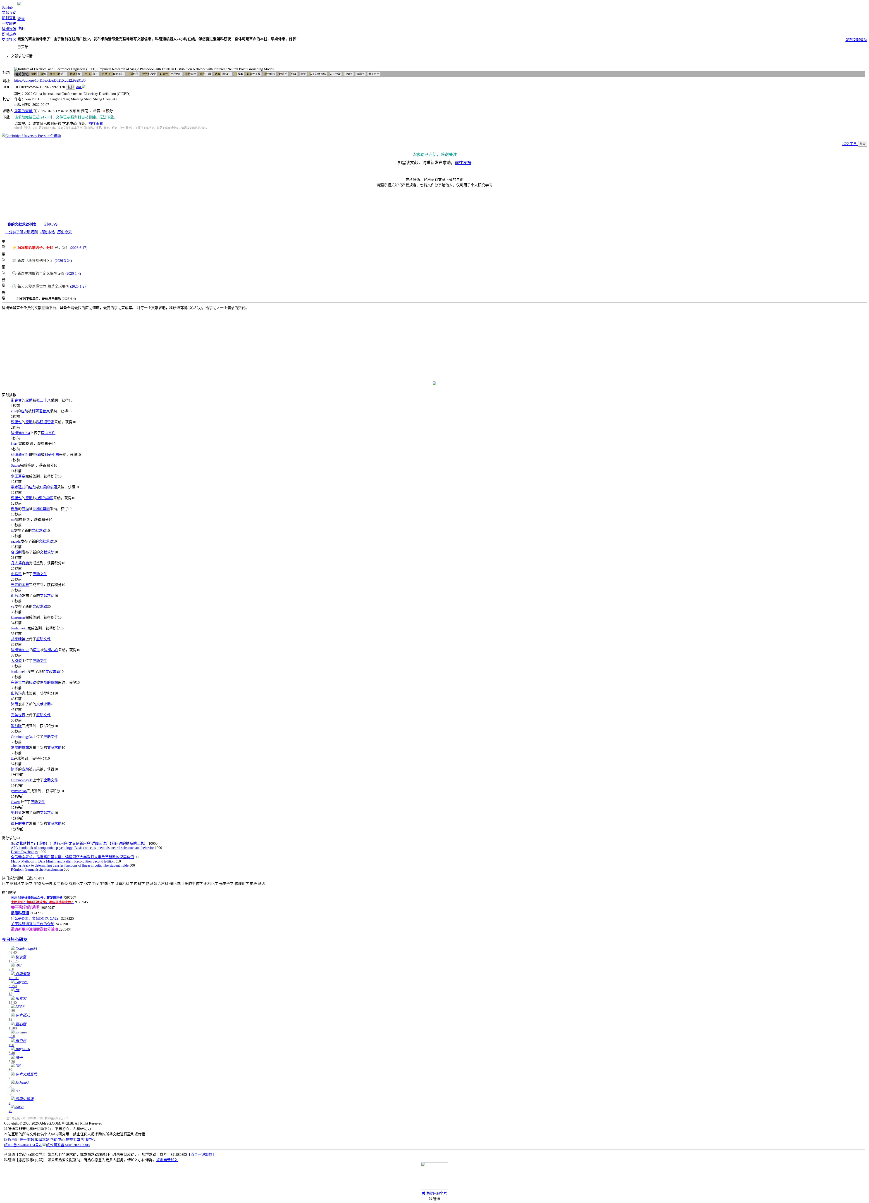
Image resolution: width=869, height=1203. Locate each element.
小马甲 (16, 574)
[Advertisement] (434, 343)
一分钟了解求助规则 (21, 232)
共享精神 (18, 639)
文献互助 (9, 12)
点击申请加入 (167, 1160)
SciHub (7, 7)
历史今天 (64, 232)
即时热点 (9, 34)
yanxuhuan (19, 791)
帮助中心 (57, 1140)
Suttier (15, 465)
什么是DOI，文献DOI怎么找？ (35, 918)
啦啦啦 (16, 726)
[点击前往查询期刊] (434, 384)
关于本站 (26, 1140)
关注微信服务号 (434, 1193)
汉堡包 (16, 422)
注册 (21, 28)
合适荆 (16, 552)
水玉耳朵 (18, 476)
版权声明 (11, 1140)
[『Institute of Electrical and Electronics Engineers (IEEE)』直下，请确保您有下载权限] (83, 87)
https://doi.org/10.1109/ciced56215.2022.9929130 (50, 80)
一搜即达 (9, 23)
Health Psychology (24, 852)
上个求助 (53, 136)
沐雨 (14, 704)
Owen (15, 802)
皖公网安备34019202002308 (68, 1145)
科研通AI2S (20, 650)
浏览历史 (51, 224)
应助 (29, 400)
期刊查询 (9, 18)
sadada (16, 541)
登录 (21, 19)
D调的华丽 (48, 487)
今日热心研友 (15, 939)
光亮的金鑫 (20, 585)
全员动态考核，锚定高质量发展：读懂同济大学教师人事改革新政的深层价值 (72, 857)
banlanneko (19, 628)
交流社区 (9, 40)
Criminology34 (22, 737)
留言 (862, 144)
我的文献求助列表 (22, 224)
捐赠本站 (47, 232)
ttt (12, 530)
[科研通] (19, 4)
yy (12, 606)
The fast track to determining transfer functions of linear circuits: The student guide (70, 865)
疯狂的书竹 (20, 823)
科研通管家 (41, 411)
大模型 (16, 661)
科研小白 (52, 454)
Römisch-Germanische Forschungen (37, 869)
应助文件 (48, 433)
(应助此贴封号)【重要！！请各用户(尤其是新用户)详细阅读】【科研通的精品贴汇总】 (79, 843)
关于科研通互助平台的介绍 (32, 924)
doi (79, 87)
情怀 (14, 769)
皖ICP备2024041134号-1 (23, 1145)
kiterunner (18, 617)
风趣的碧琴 (23, 111)
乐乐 (14, 509)
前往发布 (463, 163)
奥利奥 (16, 813)
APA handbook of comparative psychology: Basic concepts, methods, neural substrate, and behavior (82, 848)
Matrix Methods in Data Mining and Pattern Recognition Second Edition (63, 861)
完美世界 (18, 682)
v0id (14, 411)
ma (13, 520)
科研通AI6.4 (20, 433)
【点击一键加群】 (201, 1154)
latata (14, 444)
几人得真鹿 (20, 563)
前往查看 (95, 123)
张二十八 (43, 400)
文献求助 (39, 530)
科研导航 (9, 29)
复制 (71, 87)
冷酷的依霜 (49, 682)
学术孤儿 (18, 487)
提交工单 (850, 144)
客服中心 (88, 1140)
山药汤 (16, 596)
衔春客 (16, 400)
